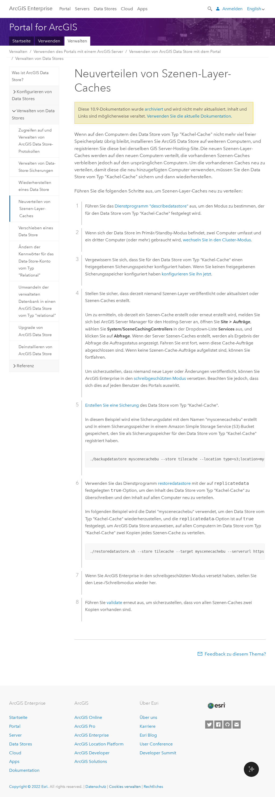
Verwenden (49, 40)
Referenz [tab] (25, 365)
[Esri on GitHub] (227, 724)
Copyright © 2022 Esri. (29, 786)
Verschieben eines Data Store (36, 231)
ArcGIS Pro (84, 726)
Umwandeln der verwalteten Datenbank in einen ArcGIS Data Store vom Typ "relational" (37, 301)
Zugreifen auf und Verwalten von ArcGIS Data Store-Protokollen (36, 141)
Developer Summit (158, 752)
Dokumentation (24, 770)
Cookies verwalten (125, 786)
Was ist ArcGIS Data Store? (30, 76)
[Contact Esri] (237, 724)
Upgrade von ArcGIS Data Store (35, 331)
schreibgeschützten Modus (160, 378)
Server (15, 735)
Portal (65, 8)
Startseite (21, 40)
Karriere (147, 726)
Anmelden (232, 8)
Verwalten (77, 40)
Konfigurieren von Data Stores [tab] (32, 95)
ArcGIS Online (88, 717)
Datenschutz (95, 786)
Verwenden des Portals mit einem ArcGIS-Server (78, 51)
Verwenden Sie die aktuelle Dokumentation (189, 116)
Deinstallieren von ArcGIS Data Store (35, 350)
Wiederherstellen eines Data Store (35, 186)
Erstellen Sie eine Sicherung (112, 405)
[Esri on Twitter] (209, 724)
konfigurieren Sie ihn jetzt (186, 273)
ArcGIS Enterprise (30, 8)
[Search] (210, 8)
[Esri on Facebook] (218, 724)
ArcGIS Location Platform (99, 744)
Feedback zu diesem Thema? (235, 654)
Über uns (148, 717)
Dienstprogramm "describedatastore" (151, 206)
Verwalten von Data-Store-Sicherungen (37, 167)
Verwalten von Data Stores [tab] (33, 114)
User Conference (156, 744)
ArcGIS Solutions (90, 761)
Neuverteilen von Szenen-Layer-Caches (34, 208)
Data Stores (105, 8)
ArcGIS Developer (92, 752)
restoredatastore (174, 483)
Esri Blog (148, 735)
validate (114, 602)
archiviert (154, 109)
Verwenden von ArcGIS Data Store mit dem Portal (175, 51)
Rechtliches (153, 786)
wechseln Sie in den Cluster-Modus (217, 239)
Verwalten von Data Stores (39, 58)
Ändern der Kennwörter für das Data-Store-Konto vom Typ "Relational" (36, 261)
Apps (142, 8)
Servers (82, 8)
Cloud (127, 8)
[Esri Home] (216, 706)
